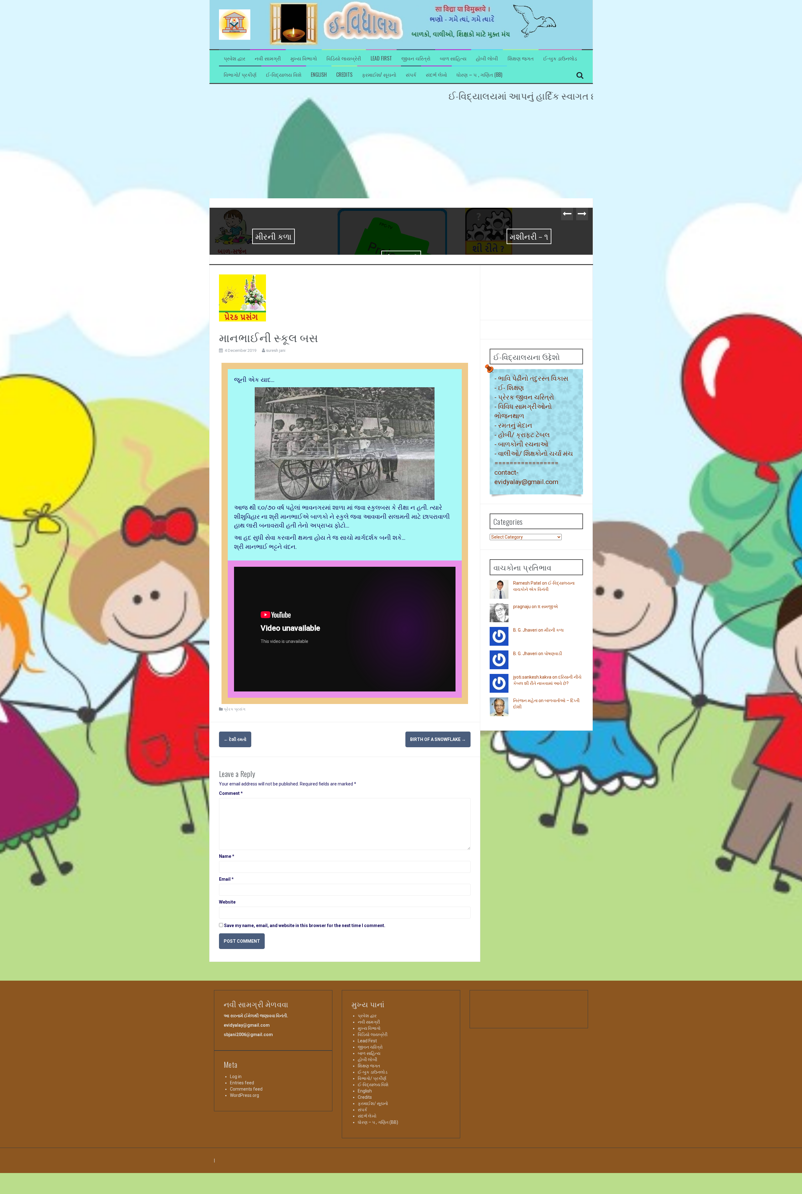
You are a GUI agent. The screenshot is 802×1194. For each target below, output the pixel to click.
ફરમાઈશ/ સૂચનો (379, 74)
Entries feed (242, 1145)
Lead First (381, 58)
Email (226, 941)
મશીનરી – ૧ (401, 236)
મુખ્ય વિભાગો (303, 58)
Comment (231, 855)
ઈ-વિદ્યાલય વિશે (283, 74)
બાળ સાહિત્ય (453, 58)
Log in (236, 1139)
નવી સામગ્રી (268, 58)
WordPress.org (244, 1157)
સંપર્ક (411, 74)
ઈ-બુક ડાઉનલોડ (560, 58)
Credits (344, 74)
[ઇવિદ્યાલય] (234, 24)
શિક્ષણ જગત (521, 58)
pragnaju (522, 669)
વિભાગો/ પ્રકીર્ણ (240, 74)
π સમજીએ (548, 669)
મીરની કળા (554, 692)
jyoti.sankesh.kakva (532, 739)
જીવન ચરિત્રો (415, 58)
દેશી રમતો (235, 802)
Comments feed (246, 1151)
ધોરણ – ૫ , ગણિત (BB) (479, 74)
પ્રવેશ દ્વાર (234, 58)
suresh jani (275, 413)
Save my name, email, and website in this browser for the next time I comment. (304, 988)
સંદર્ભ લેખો (436, 74)
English (319, 74)
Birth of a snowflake (438, 802)
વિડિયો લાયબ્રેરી (343, 58)
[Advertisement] (401, 151)
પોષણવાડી (273, 258)
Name (226, 918)
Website (227, 964)
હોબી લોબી (487, 58)
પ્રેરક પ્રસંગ (234, 771)
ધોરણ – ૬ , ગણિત (529, 236)
